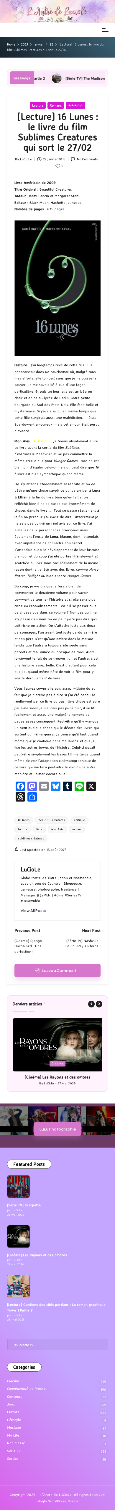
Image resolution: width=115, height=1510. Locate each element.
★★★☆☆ (75, 105)
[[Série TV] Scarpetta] (18, 1186)
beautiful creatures (52, 820)
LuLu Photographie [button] (58, 1128)
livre (39, 829)
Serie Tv (14, 1451)
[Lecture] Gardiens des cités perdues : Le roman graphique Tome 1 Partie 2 (56, 1307)
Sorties (13, 1458)
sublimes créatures (31, 838)
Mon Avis (57, 829)
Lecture (37, 105)
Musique (14, 1427)
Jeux (11, 1404)
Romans (56, 105)
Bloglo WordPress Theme (57, 1501)
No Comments (87, 159)
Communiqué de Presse (26, 1388)
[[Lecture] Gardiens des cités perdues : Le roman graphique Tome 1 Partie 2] (18, 1286)
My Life (13, 1435)
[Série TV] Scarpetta (24, 1205)
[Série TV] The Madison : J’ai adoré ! (65, 78)
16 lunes (23, 820)
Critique (79, 820)
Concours (14, 1396)
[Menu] (105, 29)
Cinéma (57, 1063)
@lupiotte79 (23, 1344)
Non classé (16, 1443)
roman (76, 829)
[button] (33, 910)
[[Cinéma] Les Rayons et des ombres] (18, 1236)
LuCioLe (30, 869)
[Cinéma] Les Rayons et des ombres (57, 1077)
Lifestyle (14, 1419)
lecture (22, 829)
